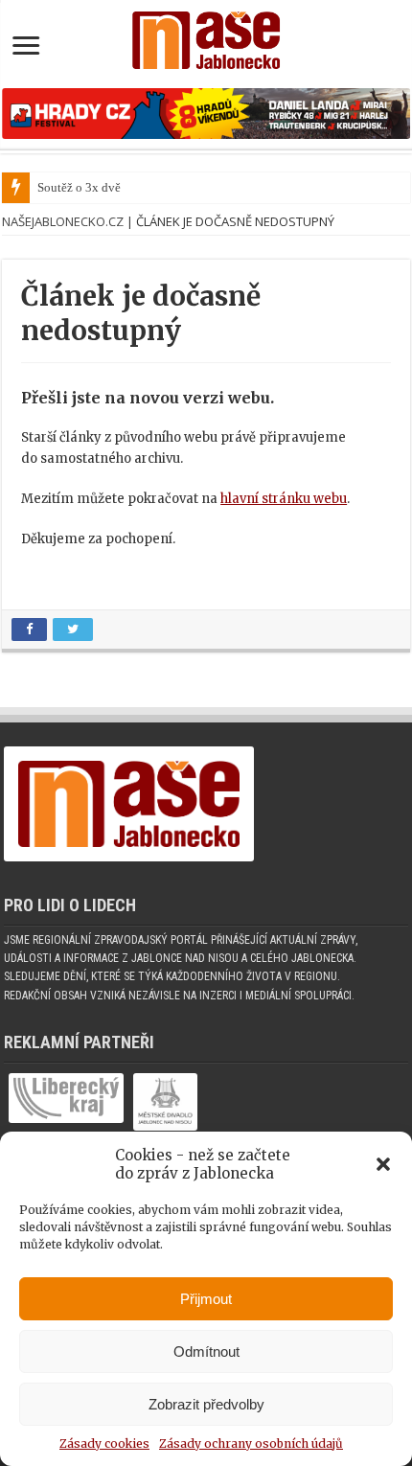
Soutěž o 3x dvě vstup (94, 187)
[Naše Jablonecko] (206, 36)
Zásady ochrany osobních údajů (251, 1443)
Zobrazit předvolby (206, 1404)
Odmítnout (206, 1351)
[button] (383, 1164)
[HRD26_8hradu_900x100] (206, 112)
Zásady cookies (104, 1443)
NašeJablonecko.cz (63, 221)
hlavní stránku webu (283, 499)
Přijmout (206, 1299)
